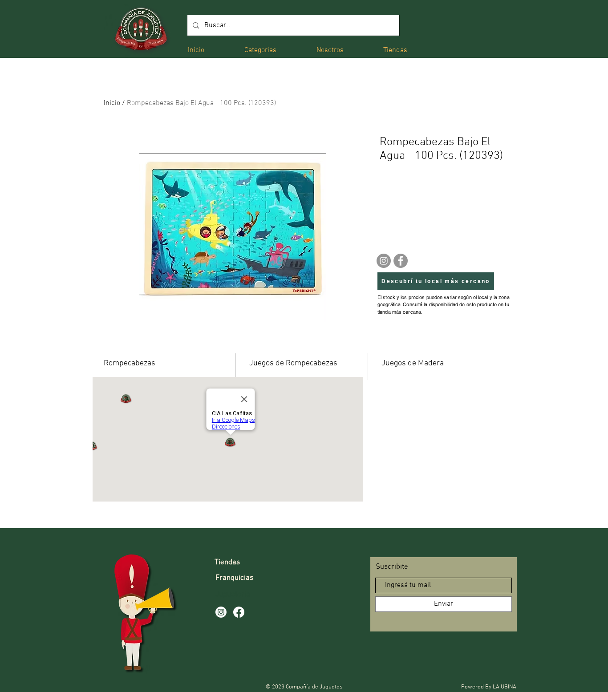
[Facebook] (400, 261)
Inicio (112, 103)
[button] (260, 49)
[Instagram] (384, 261)
